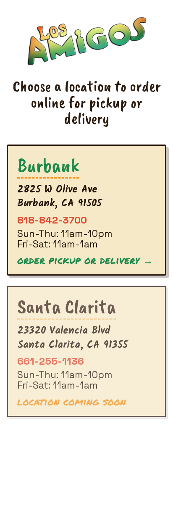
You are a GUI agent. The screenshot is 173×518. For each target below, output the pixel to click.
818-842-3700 (52, 219)
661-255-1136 (50, 361)
